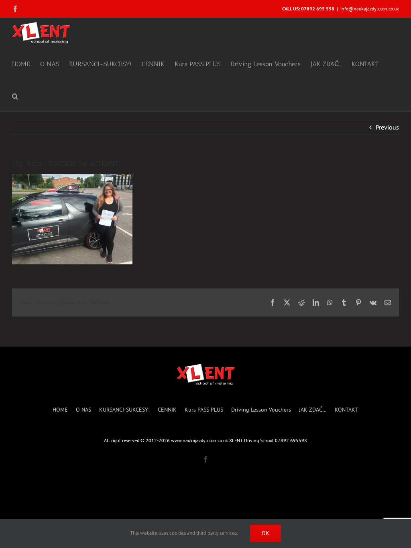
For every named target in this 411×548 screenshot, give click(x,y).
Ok (265, 533)
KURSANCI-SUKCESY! (124, 409)
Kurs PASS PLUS (204, 409)
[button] (15, 95)
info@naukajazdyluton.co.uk (369, 9)
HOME (60, 409)
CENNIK (167, 409)
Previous (387, 127)
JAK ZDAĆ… (313, 409)
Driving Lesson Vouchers (261, 409)
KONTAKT (346, 409)
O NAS (83, 409)
